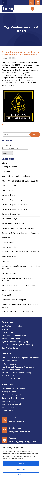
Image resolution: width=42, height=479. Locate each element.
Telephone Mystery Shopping (14, 300)
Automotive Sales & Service (13, 389)
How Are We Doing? (10, 348)
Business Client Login (11, 339)
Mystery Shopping (9, 247)
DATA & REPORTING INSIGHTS (14, 223)
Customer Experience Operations (15, 200)
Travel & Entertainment (11, 410)
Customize (21, 469)
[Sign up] (37, 2)
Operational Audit (9, 257)
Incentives (6, 238)
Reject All (21, 474)
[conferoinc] (8, 11)
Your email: (6, 145)
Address (12, 438)
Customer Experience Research (15, 205)
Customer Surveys (9, 219)
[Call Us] (4, 2)
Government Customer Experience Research (20, 233)
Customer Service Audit (11, 214)
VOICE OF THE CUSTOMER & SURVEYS (18, 312)
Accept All (21, 463)
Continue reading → (10, 125)
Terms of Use (7, 332)
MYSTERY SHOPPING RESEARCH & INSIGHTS (20, 252)
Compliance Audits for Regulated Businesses (21, 358)
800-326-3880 (16, 421)
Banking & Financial (10, 392)
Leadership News (9, 242)
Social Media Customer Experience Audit (18, 285)
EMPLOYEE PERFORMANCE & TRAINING (18, 228)
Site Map (5, 329)
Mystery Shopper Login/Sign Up (15, 342)
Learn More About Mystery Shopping (17, 345)
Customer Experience (10, 195)
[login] (31, 2)
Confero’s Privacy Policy (12, 326)
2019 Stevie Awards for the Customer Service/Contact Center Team (20, 67)
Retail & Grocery (8, 407)
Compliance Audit (9, 186)
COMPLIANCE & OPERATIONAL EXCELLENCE (20, 181)
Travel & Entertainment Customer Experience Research (20, 305)
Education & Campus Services (14, 395)
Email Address (15, 428)
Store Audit (6, 295)
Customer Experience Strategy (14, 209)
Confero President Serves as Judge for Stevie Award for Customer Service (21, 53)
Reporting (6, 261)
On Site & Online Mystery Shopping (16, 373)
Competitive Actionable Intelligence (16, 176)
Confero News (7, 190)
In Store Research (9, 364)
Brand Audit (7, 171)
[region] (21, 461)
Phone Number (15, 418)
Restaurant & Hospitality (12, 404)
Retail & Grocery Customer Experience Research (17, 279)
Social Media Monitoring (12, 290)
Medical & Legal (8, 401)
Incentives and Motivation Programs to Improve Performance (18, 368)
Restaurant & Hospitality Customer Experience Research (21, 267)
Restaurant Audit (9, 273)
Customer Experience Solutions (15, 335)
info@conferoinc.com (20, 431)
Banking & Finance (9, 167)
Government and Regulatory (13, 398)
